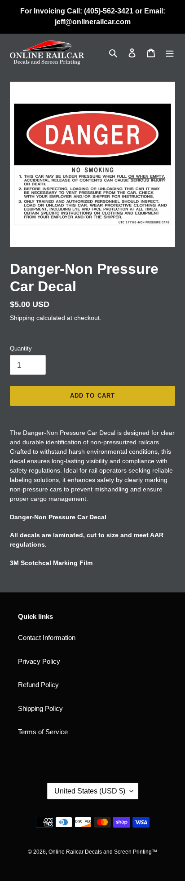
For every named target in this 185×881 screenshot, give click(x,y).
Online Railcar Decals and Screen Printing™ (102, 852)
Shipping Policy (40, 708)
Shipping (22, 317)
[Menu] (169, 52)
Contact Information (46, 637)
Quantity (21, 348)
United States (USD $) (89, 791)
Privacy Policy (39, 661)
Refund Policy (38, 684)
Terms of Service (43, 732)
